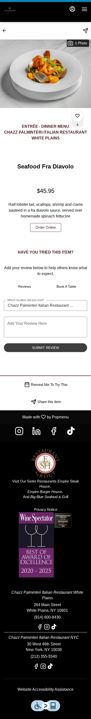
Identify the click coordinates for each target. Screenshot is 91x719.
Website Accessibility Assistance (45, 689)
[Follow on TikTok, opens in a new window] (71, 432)
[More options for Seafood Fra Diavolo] (77, 116)
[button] (6, 30)
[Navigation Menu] (84, 9)
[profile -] (72, 9)
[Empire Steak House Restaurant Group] (46, 459)
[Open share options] (85, 31)
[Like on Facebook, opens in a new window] (54, 432)
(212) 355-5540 (44, 656)
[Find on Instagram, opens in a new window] (20, 432)
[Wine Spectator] (36, 544)
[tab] (25, 286)
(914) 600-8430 (47, 617)
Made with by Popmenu (36, 417)
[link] (45, 227)
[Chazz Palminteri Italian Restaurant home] (25, 9)
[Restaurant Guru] (63, 520)
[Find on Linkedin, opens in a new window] (37, 432)
